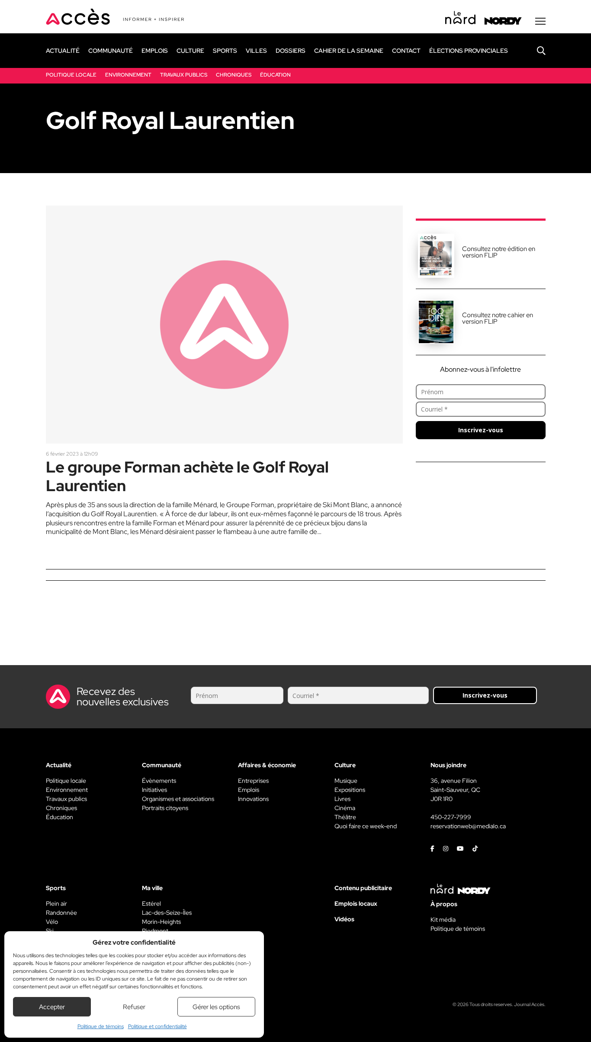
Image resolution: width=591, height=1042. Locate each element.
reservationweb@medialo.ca (468, 826)
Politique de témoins (100, 1026)
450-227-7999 (450, 817)
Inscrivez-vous (480, 430)
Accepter (52, 1007)
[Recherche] (535, 50)
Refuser (134, 1007)
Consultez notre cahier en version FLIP (497, 318)
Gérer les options (216, 1007)
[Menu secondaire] (540, 21)
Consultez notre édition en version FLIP (498, 252)
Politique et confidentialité (157, 1026)
